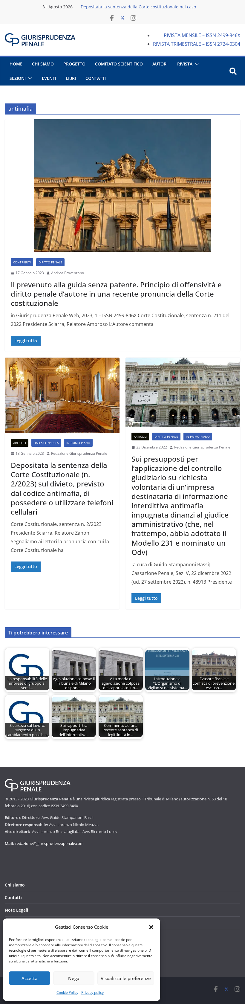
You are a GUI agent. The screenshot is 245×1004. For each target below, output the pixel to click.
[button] (151, 927)
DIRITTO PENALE (50, 262)
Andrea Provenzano (67, 272)
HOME (16, 64)
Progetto (74, 64)
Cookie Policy (67, 992)
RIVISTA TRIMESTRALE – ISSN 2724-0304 (196, 44)
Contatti (13, 897)
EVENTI (49, 78)
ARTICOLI (19, 443)
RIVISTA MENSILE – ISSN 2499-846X (202, 35)
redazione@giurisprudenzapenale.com (49, 843)
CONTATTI (95, 78)
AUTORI (160, 64)
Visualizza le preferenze (126, 978)
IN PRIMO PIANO (78, 443)
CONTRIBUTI (22, 262)
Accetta (30, 978)
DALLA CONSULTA (46, 443)
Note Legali (16, 910)
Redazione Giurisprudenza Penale (79, 453)
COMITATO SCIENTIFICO (119, 64)
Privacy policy (92, 992)
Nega (73, 978)
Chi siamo (15, 885)
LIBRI (71, 78)
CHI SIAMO (43, 64)
